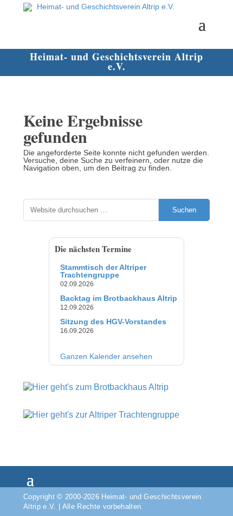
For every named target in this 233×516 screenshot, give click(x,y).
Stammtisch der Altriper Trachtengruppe (103, 271)
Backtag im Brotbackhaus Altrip (118, 298)
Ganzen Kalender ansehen (106, 356)
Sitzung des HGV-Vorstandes (113, 321)
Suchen (184, 210)
